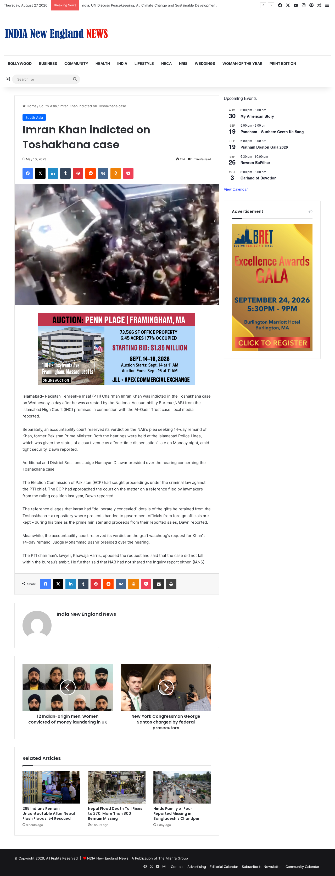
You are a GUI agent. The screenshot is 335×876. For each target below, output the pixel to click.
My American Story (257, 116)
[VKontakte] (103, 173)
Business (48, 63)
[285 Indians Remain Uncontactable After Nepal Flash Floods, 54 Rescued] (51, 787)
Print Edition (283, 63)
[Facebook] (28, 173)
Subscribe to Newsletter (262, 866)
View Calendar (236, 189)
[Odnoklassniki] (115, 173)
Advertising (196, 866)
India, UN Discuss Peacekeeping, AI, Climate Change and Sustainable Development (149, 5)
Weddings (205, 63)
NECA (166, 63)
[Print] (171, 584)
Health (103, 63)
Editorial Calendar (224, 866)
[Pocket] (128, 173)
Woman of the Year (242, 63)
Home (31, 106)
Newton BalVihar (255, 162)
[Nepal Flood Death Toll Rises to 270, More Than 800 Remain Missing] (117, 787)
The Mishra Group (173, 858)
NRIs (183, 63)
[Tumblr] (65, 173)
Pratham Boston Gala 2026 (264, 147)
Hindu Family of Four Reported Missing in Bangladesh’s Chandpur (176, 813)
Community (76, 63)
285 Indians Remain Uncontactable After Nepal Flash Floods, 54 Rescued (49, 813)
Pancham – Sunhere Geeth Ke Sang (272, 131)
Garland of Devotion (259, 177)
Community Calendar (302, 866)
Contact (177, 866)
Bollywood (20, 63)
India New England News (86, 614)
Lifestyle (144, 63)
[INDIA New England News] (56, 33)
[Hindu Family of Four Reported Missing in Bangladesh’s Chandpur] (182, 787)
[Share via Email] (158, 584)
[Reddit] (90, 173)
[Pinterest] (78, 173)
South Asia (48, 106)
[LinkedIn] (53, 173)
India (122, 63)
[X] (40, 173)
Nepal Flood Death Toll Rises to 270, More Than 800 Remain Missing (115, 813)
